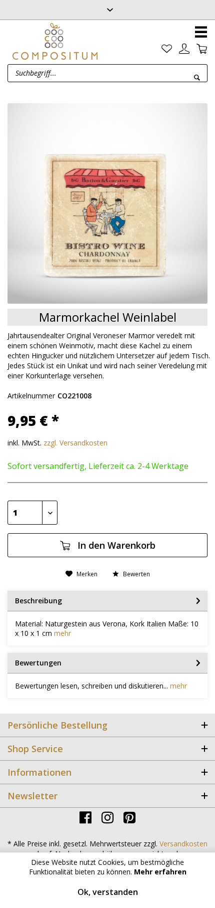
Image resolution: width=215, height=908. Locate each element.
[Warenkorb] (201, 49)
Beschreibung (38, 600)
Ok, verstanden (108, 891)
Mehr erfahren (160, 871)
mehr (62, 633)
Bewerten (136, 574)
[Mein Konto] (184, 49)
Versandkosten (184, 843)
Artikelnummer (31, 395)
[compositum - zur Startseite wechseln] (55, 41)
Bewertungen (38, 662)
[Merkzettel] (167, 49)
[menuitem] (167, 49)
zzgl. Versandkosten (76, 442)
